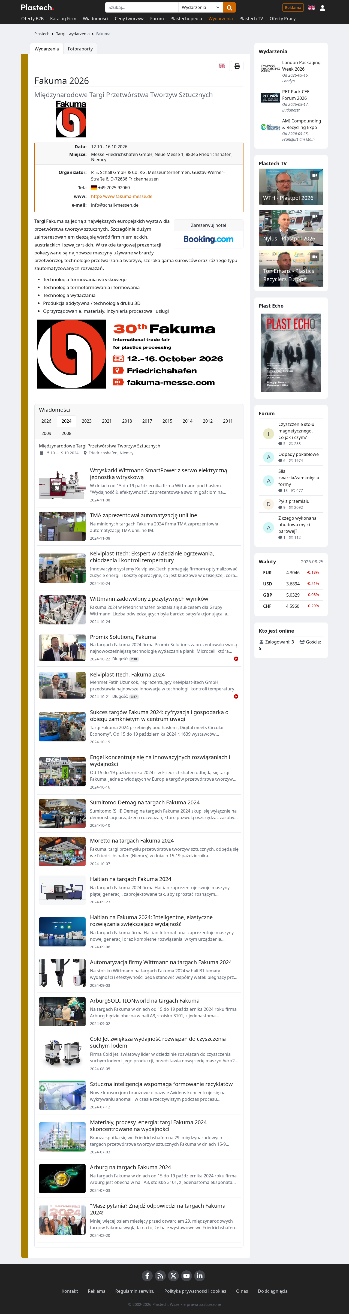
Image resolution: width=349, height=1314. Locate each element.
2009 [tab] (46, 433)
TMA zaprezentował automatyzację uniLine (143, 515)
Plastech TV (251, 19)
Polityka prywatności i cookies (195, 1291)
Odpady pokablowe (298, 454)
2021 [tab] (107, 421)
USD (267, 584)
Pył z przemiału (293, 501)
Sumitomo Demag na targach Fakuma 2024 (145, 802)
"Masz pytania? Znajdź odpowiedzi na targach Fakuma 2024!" (157, 1209)
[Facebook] (147, 1275)
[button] (322, 7)
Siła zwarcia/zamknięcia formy (298, 477)
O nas (242, 1291)
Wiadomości (95, 19)
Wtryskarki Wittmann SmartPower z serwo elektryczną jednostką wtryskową (158, 474)
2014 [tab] (187, 421)
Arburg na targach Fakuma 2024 (130, 1167)
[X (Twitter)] (173, 1275)
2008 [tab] (66, 433)
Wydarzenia (221, 19)
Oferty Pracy (283, 19)
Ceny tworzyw (129, 19)
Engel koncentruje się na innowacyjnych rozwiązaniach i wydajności (160, 760)
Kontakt (70, 1291)
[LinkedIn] (199, 1275)
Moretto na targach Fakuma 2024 (132, 840)
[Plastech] (37, 7)
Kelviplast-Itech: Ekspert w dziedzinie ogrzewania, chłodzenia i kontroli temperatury (152, 557)
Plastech (42, 33)
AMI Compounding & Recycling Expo (301, 124)
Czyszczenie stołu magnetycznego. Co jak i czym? (296, 430)
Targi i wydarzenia (73, 33)
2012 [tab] (208, 421)
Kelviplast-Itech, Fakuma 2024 (127, 674)
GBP (267, 595)
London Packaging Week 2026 (301, 65)
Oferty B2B (32, 19)
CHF (267, 606)
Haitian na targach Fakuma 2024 (130, 879)
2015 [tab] (167, 421)
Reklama (293, 7)
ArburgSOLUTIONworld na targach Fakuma (145, 1000)
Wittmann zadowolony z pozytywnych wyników (149, 598)
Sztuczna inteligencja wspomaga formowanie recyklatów (161, 1084)
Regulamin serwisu (135, 1291)
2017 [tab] (147, 421)
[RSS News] (160, 1275)
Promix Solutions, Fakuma (123, 637)
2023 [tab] (87, 421)
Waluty (267, 562)
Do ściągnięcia (273, 1291)
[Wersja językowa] (311, 7)
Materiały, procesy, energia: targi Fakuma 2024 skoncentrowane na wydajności (148, 1125)
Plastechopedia (186, 19)
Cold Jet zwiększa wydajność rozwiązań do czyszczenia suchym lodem (158, 1042)
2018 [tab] (127, 421)
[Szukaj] (229, 7)
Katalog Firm (63, 19)
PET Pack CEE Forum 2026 (295, 95)
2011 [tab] (228, 421)
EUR (267, 573)
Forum (157, 19)
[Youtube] (186, 1275)
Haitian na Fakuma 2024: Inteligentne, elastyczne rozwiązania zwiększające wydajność (151, 920)
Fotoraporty (80, 49)
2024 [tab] (66, 421)
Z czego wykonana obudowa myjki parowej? (297, 524)
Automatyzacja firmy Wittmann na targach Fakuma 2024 (161, 962)
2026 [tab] (46, 421)
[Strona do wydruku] (237, 66)
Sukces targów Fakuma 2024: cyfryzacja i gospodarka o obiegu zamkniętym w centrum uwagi (159, 715)
